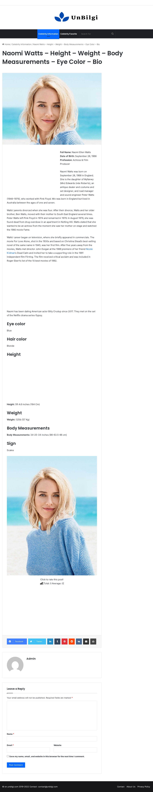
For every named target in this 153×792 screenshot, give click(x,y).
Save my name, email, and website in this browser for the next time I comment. (47, 756)
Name (10, 734)
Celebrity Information (48, 34)
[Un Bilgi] (76, 17)
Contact (120, 786)
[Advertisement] (32, 171)
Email (10, 745)
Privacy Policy (143, 786)
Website (57, 745)
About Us (131, 786)
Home (7, 44)
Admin (31, 658)
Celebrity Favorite (68, 34)
